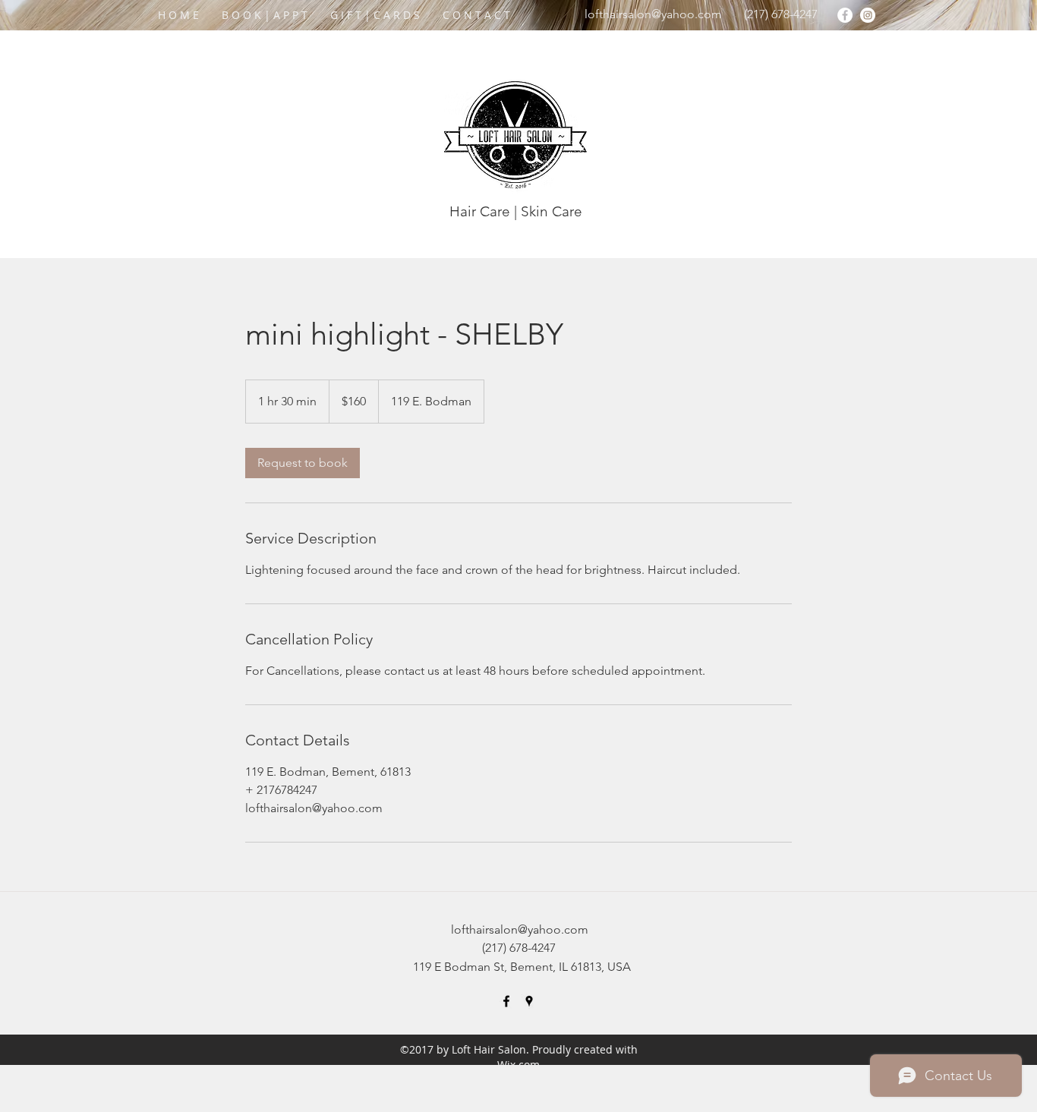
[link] (302, 463)
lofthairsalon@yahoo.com (653, 14)
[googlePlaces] (529, 1001)
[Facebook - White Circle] (845, 15)
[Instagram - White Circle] (867, 15)
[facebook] (506, 1001)
